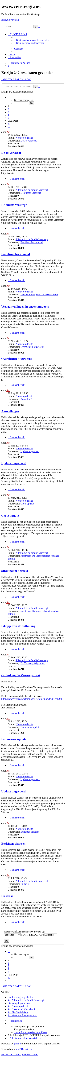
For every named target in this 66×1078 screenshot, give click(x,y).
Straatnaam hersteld (14, 570)
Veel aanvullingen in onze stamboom (39, 294)
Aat (8, 132)
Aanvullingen (27, 399)
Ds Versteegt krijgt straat (33, 663)
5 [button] (8, 117)
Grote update (27, 503)
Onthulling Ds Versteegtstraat (20, 675)
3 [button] (8, 112)
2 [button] (8, 109)
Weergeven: (10, 931)
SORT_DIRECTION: (33, 934)
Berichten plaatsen (30, 831)
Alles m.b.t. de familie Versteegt (32, 190)
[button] (9, 97)
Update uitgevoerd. (30, 779)
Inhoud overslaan (10, 19)
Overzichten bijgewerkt (32, 346)
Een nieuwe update (30, 727)
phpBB (17, 1043)
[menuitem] (31, 40)
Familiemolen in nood (32, 242)
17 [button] (9, 123)
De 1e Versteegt (29, 140)
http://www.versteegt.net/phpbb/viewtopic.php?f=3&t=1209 (31, 699)
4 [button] (8, 115)
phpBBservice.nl (24, 1049)
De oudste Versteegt (31, 192)
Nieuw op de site (24, 137)
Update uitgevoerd (30, 451)
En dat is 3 (26, 884)
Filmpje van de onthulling (18, 626)
